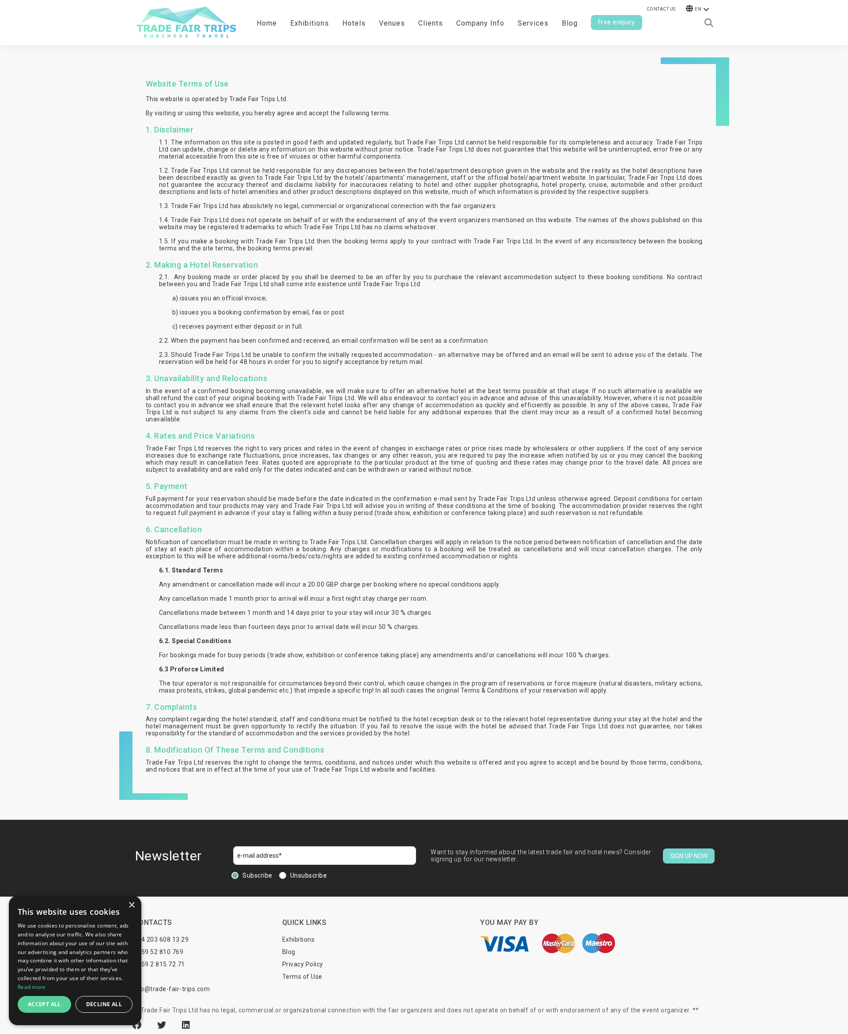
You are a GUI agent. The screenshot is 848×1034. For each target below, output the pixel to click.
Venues (392, 23)
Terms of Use (302, 976)
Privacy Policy (302, 964)
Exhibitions (298, 939)
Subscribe (257, 875)
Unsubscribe (308, 875)
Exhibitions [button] (309, 23)
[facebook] (138, 1025)
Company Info (480, 23)
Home (267, 23)
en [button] (698, 9)
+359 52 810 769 (159, 951)
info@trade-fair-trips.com (171, 988)
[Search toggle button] (709, 23)
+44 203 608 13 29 (161, 939)
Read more (32, 987)
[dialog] (75, 960)
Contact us (661, 9)
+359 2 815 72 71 (159, 964)
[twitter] (163, 1025)
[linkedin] (186, 1025)
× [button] (131, 905)
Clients (430, 23)
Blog (570, 23)
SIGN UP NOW (689, 856)
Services (533, 23)
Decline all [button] (104, 1004)
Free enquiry (616, 22)
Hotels (354, 23)
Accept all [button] (44, 1004)
